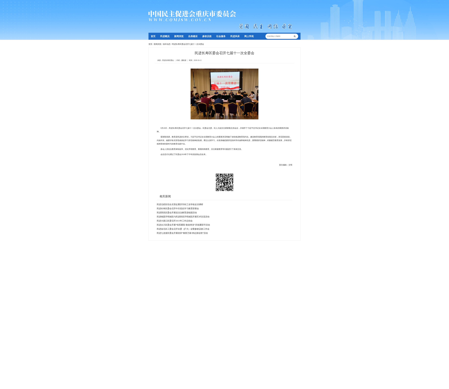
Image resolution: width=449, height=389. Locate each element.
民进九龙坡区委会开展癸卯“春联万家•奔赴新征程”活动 (182, 233)
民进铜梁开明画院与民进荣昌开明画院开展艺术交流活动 (183, 217)
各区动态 (166, 44)
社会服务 (221, 36)
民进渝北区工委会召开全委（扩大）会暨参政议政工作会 (183, 229)
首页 (153, 36)
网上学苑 (249, 36)
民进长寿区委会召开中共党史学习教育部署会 (178, 208)
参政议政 (207, 36)
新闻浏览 (179, 36)
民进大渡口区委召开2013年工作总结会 (175, 221)
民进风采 (235, 36)
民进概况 (165, 36)
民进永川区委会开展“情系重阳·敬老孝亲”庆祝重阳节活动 (183, 225)
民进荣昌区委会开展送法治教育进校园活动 (177, 212)
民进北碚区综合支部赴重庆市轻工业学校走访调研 (180, 204)
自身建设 (193, 36)
